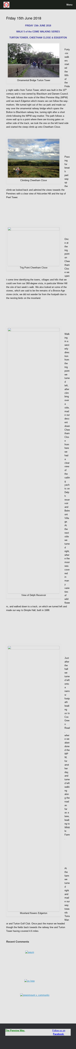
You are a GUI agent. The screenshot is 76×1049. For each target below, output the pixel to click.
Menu (69, 4)
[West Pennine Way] (7, 4)
